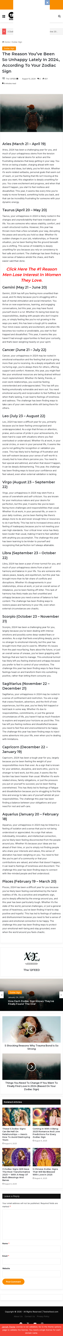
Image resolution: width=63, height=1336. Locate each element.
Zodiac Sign (17, 42)
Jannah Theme (8, 1327)
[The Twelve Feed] (11, 16)
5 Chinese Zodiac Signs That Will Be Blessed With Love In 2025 (45, 1172)
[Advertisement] (31, 18)
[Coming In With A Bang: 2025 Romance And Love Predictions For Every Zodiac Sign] (47, 1117)
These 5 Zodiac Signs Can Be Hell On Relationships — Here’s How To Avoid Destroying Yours (16, 1134)
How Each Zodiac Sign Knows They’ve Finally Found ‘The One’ (31, 1002)
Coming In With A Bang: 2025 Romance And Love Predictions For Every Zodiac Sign (46, 1132)
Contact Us (30, 1316)
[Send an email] (17, 79)
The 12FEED (11, 79)
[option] (31, 995)
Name (5, 1243)
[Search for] (59, 17)
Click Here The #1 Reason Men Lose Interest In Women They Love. (31, 275)
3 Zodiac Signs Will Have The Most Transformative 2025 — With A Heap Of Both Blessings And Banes (16, 1175)
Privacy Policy (43, 1316)
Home (7, 42)
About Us (18, 1316)
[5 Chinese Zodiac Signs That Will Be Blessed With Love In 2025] (47, 1157)
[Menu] (3, 17)
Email (5, 1256)
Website (6, 1268)
